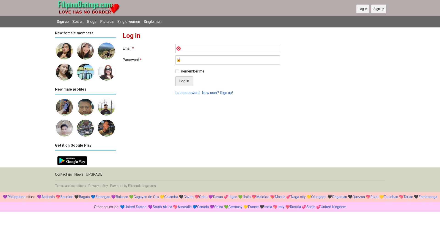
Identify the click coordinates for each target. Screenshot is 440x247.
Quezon (358, 197)
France (253, 207)
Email (128, 48)
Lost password (187, 93)
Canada (203, 207)
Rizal (374, 197)
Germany (235, 207)
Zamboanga (427, 197)
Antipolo (48, 197)
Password (132, 60)
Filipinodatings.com (142, 186)
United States (135, 207)
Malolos (262, 197)
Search (77, 21)
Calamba (171, 197)
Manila (280, 197)
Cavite (189, 197)
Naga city (298, 197)
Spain (310, 207)
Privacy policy (98, 186)
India (268, 207)
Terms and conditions (70, 186)
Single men (153, 21)
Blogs (91, 21)
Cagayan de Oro (146, 197)
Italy (281, 207)
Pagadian (339, 197)
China (218, 207)
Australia (185, 207)
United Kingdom (333, 207)
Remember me (192, 71)
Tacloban (391, 197)
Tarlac (408, 197)
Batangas (102, 197)
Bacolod (66, 197)
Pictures (107, 21)
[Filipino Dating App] (72, 156)
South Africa (162, 207)
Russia (295, 207)
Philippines (16, 197)
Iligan (232, 197)
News (79, 174)
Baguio (84, 197)
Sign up (63, 21)
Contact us (63, 174)
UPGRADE (94, 174)
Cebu (203, 197)
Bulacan (122, 197)
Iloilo (247, 197)
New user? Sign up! (217, 93)
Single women (128, 21)
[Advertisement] (254, 133)
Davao (218, 197)
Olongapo (319, 197)
